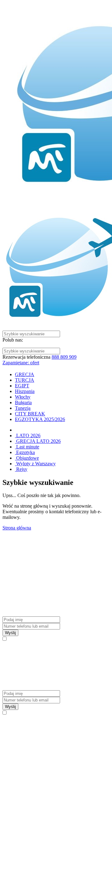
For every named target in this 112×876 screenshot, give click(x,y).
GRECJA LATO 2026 (38, 441)
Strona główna (16, 527)
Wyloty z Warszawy (35, 463)
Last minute (27, 446)
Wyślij (10, 632)
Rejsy (21, 469)
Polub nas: (12, 339)
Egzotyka (25, 452)
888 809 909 (64, 357)
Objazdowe (27, 458)
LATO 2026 (27, 435)
